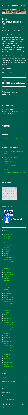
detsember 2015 (8, 322)
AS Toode (6, 109)
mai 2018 (6, 266)
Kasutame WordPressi (17, 412)
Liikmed (4, 377)
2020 (15, 198)
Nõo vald (6, 111)
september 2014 (8, 348)
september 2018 (8, 262)
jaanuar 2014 (7, 364)
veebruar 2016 (8, 318)
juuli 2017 (6, 283)
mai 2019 (6, 251)
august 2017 (7, 280)
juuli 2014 (6, 352)
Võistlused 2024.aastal (10, 157)
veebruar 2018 (8, 272)
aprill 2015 (7, 337)
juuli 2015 (6, 331)
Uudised (4, 385)
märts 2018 (7, 270)
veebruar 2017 (8, 293)
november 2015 (8, 324)
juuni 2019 (7, 249)
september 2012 (8, 366)
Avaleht (4, 374)
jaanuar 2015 (7, 343)
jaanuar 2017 (7, 295)
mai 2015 (6, 335)
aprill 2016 (7, 314)
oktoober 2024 (8, 234)
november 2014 (8, 345)
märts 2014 (7, 360)
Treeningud (5, 396)
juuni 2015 (7, 333)
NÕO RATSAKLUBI (10, 5)
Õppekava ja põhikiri (8, 399)
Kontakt (4, 388)
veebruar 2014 (8, 362)
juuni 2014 (7, 354)
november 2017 (8, 274)
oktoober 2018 (8, 259)
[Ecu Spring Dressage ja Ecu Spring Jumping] (15, 219)
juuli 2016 (6, 308)
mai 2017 (6, 287)
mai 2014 (6, 356)
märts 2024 (7, 236)
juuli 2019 (6, 247)
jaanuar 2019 (7, 255)
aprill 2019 (7, 253)
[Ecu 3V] (8, 213)
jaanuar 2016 (7, 320)
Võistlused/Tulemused (9, 381)
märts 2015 (7, 339)
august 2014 (7, 350)
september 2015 (8, 327)
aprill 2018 (7, 268)
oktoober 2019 (8, 243)
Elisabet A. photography (11, 139)
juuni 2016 (7, 310)
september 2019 (8, 245)
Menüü (23, 5)
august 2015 (7, 329)
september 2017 (8, 278)
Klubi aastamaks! (9, 161)
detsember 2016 (8, 297)
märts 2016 (7, 316)
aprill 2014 (7, 358)
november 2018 (8, 257)
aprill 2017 (7, 289)
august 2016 (7, 306)
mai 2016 (6, 312)
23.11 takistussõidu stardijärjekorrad (14, 172)
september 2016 (8, 304)
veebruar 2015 (8, 341)
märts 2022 (7, 238)
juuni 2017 (7, 285)
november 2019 (8, 241)
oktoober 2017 (8, 276)
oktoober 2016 (8, 301)
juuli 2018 (6, 264)
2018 (4, 198)
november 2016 (8, 299)
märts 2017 (7, 291)
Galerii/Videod (6, 392)
